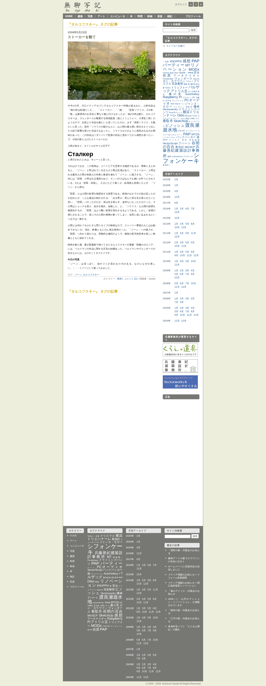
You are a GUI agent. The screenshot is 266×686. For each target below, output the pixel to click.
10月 (177, 218)
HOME (69, 16)
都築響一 (183, 73)
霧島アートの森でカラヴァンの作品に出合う (184, 560)
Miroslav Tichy (191, 116)
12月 (177, 197)
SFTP (165, 140)
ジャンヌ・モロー (111, 542)
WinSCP (190, 147)
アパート (185, 143)
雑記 (169, 16)
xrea (190, 72)
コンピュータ (117, 16)
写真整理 (177, 83)
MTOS (195, 134)
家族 (185, 84)
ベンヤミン (179, 107)
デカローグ (188, 156)
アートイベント (173, 119)
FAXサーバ (179, 104)
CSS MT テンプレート (187, 131)
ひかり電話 (185, 119)
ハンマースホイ (169, 137)
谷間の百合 (112, 611)
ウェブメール (178, 101)
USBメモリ (194, 119)
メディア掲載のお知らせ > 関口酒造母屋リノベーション (184, 584)
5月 (187, 224)
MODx (194, 69)
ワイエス (174, 140)
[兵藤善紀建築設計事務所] (180, 371)
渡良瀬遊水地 (104, 599)
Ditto (180, 115)
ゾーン (78, 274)
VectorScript (170, 143)
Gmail (171, 112)
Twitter (168, 88)
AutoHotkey (192, 94)
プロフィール (193, 16)
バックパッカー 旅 (187, 137)
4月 (176, 191)
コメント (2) (130, 278)
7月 (193, 208)
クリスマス (107, 535)
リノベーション (181, 67)
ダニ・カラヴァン (174, 81)
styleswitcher (177, 156)
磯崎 (196, 106)
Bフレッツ (178, 112)
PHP (172, 104)
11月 (193, 233)
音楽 (159, 16)
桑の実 (176, 94)
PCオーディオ (109, 567)
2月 (176, 179)
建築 (80, 16)
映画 (149, 16)
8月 (193, 224)
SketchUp (181, 121)
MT (187, 65)
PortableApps (168, 79)
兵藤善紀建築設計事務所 (181, 151)
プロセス (189, 81)
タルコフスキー (91, 274)
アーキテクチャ (186, 75)
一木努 (166, 62)
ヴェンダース (183, 78)
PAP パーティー (181, 63)
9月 (193, 274)
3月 (182, 224)
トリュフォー (179, 87)
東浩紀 (179, 147)
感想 (187, 61)
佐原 (167, 75)
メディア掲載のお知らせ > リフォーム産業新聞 (184, 576)
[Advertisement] (178, 458)
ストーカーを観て (82, 37)
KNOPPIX (176, 61)
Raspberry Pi (172, 97)
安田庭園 (194, 140)
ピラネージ (187, 98)
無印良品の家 (108, 578)
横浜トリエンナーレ (104, 537)
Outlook (166, 73)
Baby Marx (174, 73)
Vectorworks (170, 109)
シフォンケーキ (181, 158)
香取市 (168, 121)
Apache (196, 79)
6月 (176, 202)
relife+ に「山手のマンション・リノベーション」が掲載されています (184, 602)
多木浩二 (166, 165)
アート (101, 16)
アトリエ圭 (179, 91)
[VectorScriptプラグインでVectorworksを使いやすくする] (180, 387)
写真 (90, 16)
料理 (140, 16)
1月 (176, 185)
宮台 (196, 72)
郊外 (185, 140)
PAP (187, 134)
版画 (169, 156)
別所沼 (189, 107)
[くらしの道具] (180, 355)
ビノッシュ (174, 125)
